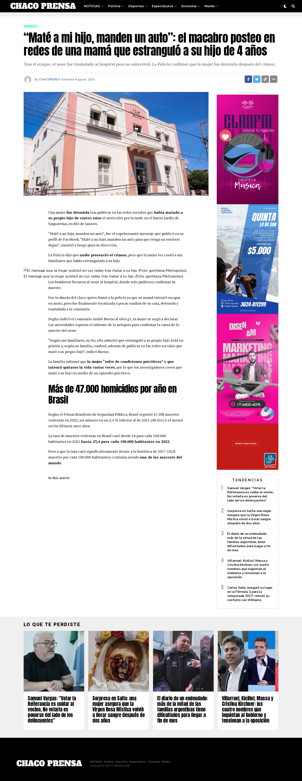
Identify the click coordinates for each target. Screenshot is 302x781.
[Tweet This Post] (257, 79)
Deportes (136, 6)
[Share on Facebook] (248, 79)
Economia (188, 6)
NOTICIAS (92, 6)
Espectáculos (162, 6)
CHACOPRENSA (49, 79)
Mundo (209, 6)
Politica (114, 6)
